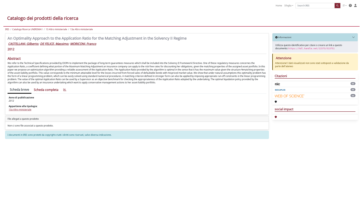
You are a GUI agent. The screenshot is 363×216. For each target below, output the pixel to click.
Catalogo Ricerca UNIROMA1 (27, 29)
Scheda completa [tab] (46, 90)
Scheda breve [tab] (19, 89)
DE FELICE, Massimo (54, 44)
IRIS (7, 29)
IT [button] (344, 5)
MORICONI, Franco (83, 44)
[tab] (65, 89)
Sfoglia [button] (288, 5)
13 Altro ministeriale (56, 29)
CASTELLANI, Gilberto (23, 44)
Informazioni (284, 37)
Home (279, 5)
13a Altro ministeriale (81, 29)
